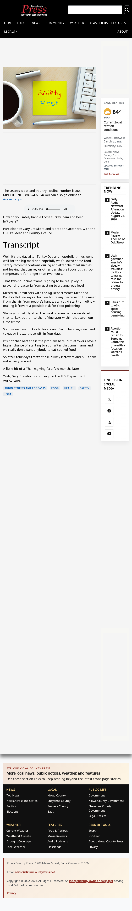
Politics (11, 806)
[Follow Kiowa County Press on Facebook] (109, 411)
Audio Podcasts (57, 841)
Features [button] (118, 23)
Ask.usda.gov (13, 199)
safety (84, 388)
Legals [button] (9, 31)
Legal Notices (97, 816)
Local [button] (21, 23)
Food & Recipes (57, 830)
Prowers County (57, 806)
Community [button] (55, 23)
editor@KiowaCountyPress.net (35, 872)
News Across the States (21, 801)
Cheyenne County (58, 801)
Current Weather (17, 830)
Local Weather (15, 847)
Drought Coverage (18, 841)
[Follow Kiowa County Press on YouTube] (109, 433)
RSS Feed (95, 836)
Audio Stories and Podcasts (25, 388)
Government (97, 795)
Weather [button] (77, 23)
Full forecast (111, 174)
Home (8, 23)
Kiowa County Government (106, 801)
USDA (8, 394)
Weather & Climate (18, 836)
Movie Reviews (57, 836)
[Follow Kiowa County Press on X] (109, 399)
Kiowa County (56, 795)
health (69, 388)
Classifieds (99, 23)
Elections (12, 811)
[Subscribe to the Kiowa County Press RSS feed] (109, 422)
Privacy (93, 847)
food (55, 388)
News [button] (36, 23)
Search (93, 830)
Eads (50, 811)
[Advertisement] (49, 159)
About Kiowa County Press (106, 841)
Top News (13, 795)
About (123, 31)
